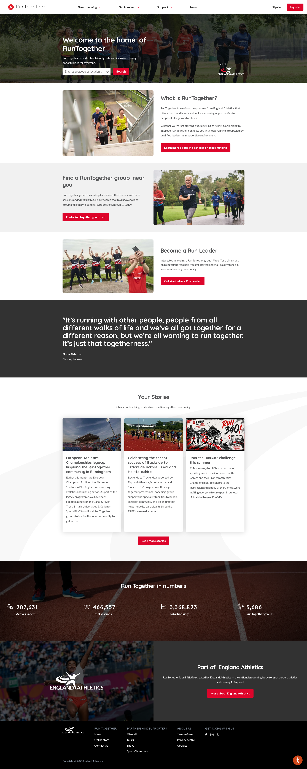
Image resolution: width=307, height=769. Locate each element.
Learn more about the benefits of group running (195, 147)
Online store (101, 739)
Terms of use (185, 734)
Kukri (130, 739)
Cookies (182, 745)
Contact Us (101, 745)
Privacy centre (186, 739)
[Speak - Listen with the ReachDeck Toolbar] (298, 760)
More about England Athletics (230, 693)
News (97, 734)
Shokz (130, 745)
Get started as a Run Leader (182, 281)
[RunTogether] (25, 7)
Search (121, 71)
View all (132, 734)
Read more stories (153, 540)
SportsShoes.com (137, 751)
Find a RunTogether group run (85, 217)
